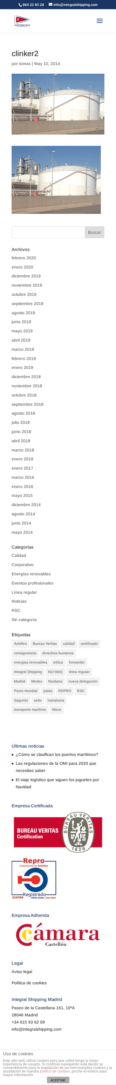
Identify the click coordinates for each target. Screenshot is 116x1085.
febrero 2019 (24, 358)
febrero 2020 (24, 257)
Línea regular (24, 592)
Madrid (19, 681)
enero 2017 (22, 468)
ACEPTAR (58, 1080)
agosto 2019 (23, 312)
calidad (69, 644)
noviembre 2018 (27, 385)
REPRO (64, 691)
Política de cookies (29, 982)
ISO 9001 (55, 672)
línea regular (79, 672)
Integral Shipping (28, 672)
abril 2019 (21, 340)
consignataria (25, 653)
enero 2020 (22, 267)
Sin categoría (24, 619)
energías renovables (30, 662)
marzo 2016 (23, 477)
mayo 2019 (22, 330)
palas (47, 691)
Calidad (19, 555)
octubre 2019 (24, 294)
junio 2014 (21, 523)
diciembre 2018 (26, 376)
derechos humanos (57, 653)
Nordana (55, 681)
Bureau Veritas (45, 644)
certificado (89, 644)
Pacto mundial (25, 691)
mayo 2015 (22, 495)
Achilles (20, 644)
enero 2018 (22, 459)
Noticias (19, 601)
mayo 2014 (22, 532)
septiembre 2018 (27, 404)
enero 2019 (22, 367)
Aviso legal (22, 971)
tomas (25, 63)
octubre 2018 (24, 395)
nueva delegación (83, 681)
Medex (36, 681)
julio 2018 (21, 422)
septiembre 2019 (27, 303)
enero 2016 (22, 486)
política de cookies (55, 1071)
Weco (56, 709)
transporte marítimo (30, 709)
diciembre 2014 (26, 504)
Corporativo (23, 564)
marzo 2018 (23, 450)
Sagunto (21, 700)
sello (38, 700)
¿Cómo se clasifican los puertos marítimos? (57, 754)
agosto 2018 (23, 413)
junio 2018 (21, 431)
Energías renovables (31, 573)
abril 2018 (21, 440)
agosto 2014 (23, 513)
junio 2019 (21, 321)
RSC (16, 610)
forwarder (77, 662)
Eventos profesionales (32, 583)
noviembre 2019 (27, 285)
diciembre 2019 (26, 276)
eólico (58, 662)
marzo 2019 (23, 349)
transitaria (56, 700)
